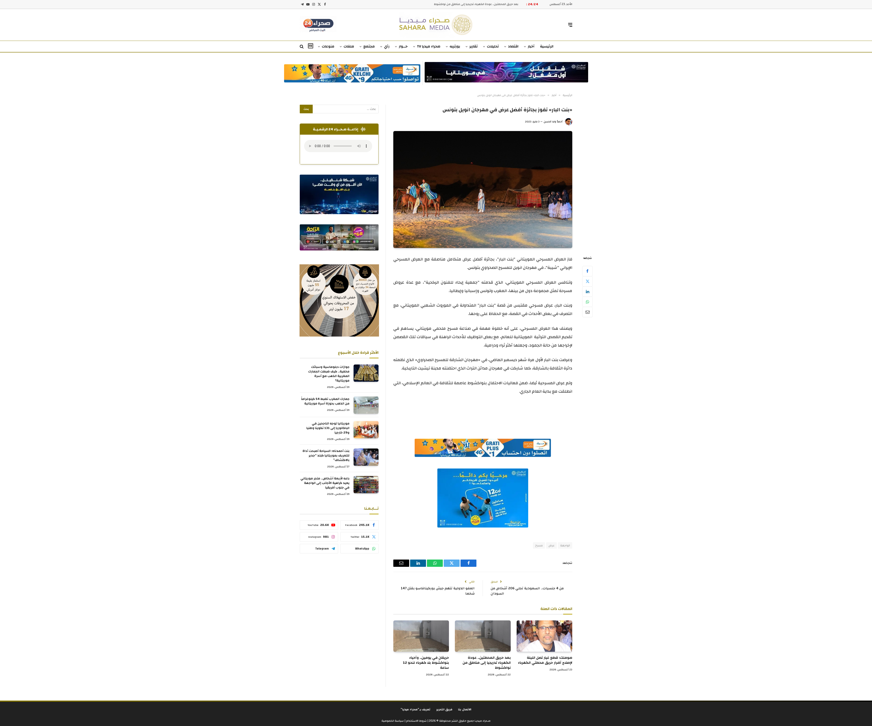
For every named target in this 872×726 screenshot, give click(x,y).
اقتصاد (513, 46)
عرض (551, 545)
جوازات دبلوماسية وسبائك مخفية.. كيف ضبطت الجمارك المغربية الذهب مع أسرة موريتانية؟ (328, 374)
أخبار (531, 46)
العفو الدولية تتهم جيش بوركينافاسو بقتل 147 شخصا (438, 591)
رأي (386, 46)
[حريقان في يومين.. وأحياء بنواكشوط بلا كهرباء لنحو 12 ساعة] (421, 636)
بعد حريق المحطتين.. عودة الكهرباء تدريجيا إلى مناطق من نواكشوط (476, 4)
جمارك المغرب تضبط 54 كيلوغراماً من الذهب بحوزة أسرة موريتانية (325, 401)
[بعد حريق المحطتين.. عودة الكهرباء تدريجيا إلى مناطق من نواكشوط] (482, 636)
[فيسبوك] (587, 271)
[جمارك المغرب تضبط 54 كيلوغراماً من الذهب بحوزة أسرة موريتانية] (366, 405)
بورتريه (455, 46)
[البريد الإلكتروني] (587, 312)
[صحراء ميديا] (436, 25)
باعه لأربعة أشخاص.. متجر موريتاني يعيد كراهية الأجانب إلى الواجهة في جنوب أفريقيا (324, 483)
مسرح (539, 545)
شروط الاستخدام (416, 721)
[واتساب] (587, 302)
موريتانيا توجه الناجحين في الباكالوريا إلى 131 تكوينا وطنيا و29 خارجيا (327, 428)
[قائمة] (570, 25)
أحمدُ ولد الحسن (553, 121)
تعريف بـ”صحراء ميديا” (416, 709)
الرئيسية (546, 46)
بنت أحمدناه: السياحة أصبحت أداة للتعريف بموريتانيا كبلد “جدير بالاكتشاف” (325, 456)
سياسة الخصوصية (393, 721)
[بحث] (302, 47)
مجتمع (369, 46)
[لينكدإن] (587, 291)
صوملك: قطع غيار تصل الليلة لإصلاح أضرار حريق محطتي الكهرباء (545, 660)
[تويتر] (587, 281)
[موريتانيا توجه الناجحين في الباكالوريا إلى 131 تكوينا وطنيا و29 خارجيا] (366, 429)
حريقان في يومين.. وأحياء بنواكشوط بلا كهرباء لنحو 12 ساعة (426, 662)
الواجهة (565, 545)
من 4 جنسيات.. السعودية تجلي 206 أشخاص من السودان (527, 591)
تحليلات (493, 46)
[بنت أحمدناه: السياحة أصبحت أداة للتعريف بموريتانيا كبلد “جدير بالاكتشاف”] (366, 457)
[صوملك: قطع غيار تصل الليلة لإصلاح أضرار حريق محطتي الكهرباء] (544, 636)
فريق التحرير (444, 709)
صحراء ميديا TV (428, 46)
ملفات (349, 46)
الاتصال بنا (464, 709)
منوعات (328, 46)
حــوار (403, 46)
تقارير (473, 46)
